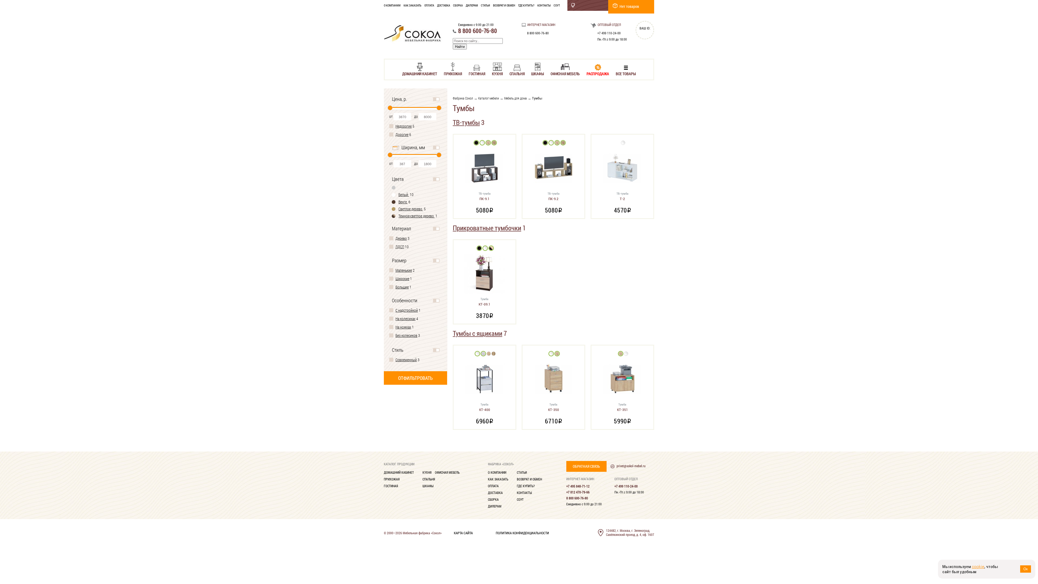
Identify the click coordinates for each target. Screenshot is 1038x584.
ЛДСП (399, 246)
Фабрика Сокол (463, 98)
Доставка (443, 5)
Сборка (458, 5)
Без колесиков (406, 335)
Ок (1025, 569)
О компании (392, 5)
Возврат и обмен (504, 5)
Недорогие (403, 126)
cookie (978, 566)
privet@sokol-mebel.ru (631, 466)
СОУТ (557, 5)
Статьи (485, 5)
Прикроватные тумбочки (487, 227)
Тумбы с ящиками (477, 333)
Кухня (497, 73)
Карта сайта (463, 532)
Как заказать (412, 5)
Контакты (544, 5)
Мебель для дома (515, 98)
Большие (402, 287)
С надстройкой (406, 310)
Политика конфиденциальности (522, 532)
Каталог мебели (488, 98)
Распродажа (598, 73)
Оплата (429, 5)
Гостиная (477, 73)
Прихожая (453, 73)
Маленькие (403, 270)
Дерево (401, 238)
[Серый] (394, 187)
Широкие (402, 278)
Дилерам (472, 5)
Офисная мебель (565, 73)
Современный (406, 359)
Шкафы (537, 73)
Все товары (626, 73)
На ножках (403, 327)
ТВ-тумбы (466, 122)
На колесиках (405, 318)
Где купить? (526, 5)
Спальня (517, 73)
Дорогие (401, 134)
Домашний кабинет (419, 73)
